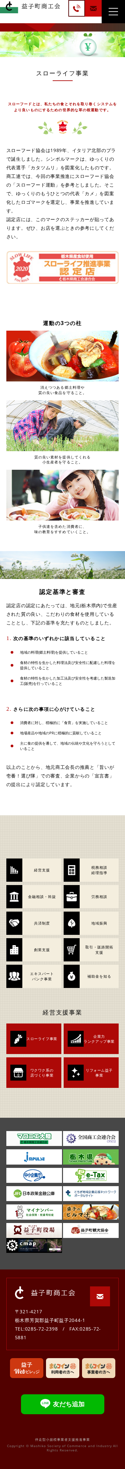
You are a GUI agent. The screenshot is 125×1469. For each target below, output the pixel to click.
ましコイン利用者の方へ (62, 1368)
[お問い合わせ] (93, 8)
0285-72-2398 (76, 8)
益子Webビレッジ (26, 1368)
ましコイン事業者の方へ (98, 1368)
